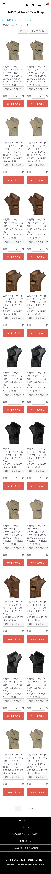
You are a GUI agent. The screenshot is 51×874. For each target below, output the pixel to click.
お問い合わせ (25, 841)
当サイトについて (25, 820)
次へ (31, 808)
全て (3, 20)
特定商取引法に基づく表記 (25, 834)
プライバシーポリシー (25, 827)
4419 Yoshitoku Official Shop (26, 12)
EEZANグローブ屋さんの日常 (25, 848)
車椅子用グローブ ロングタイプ (19, 20)
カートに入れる (13, 104)
